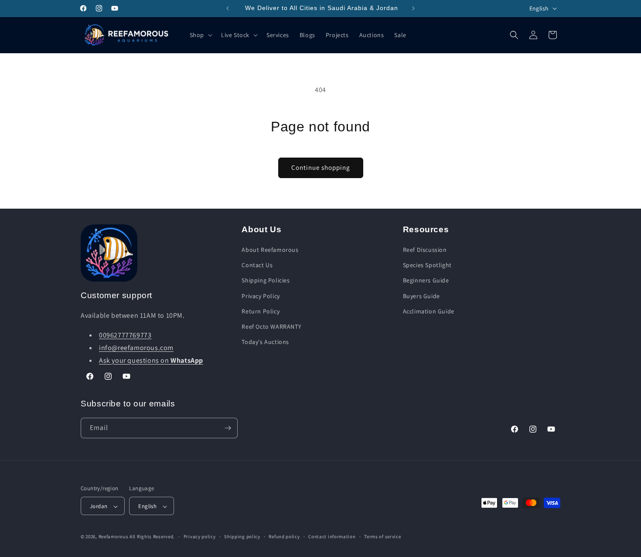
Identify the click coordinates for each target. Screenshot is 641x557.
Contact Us (257, 265)
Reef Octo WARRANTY (271, 326)
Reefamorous (114, 537)
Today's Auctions (265, 342)
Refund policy (284, 536)
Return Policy (261, 311)
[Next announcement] (413, 8)
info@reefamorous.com (136, 347)
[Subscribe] (227, 428)
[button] (200, 35)
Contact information (331, 536)
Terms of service (382, 536)
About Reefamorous (270, 250)
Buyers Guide (421, 296)
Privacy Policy (261, 296)
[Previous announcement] (227, 8)
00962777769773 (125, 335)
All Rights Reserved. (152, 537)
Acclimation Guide (428, 311)
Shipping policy (242, 536)
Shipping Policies (266, 281)
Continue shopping (320, 167)
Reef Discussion (425, 250)
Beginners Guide (426, 281)
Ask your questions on (151, 360)
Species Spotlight (427, 265)
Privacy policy (200, 536)
